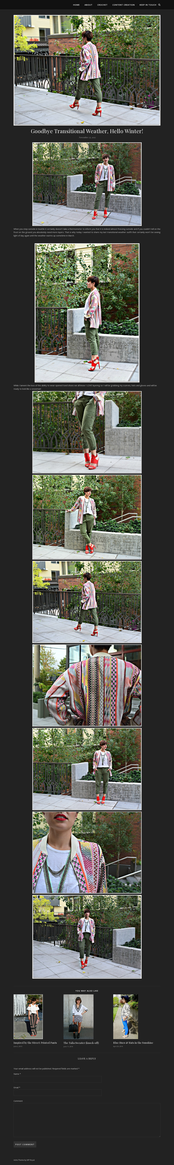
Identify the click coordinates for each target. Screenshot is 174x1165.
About (88, 4)
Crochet (102, 4)
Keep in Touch (148, 4)
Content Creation (123, 4)
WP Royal (31, 1160)
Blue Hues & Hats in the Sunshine (133, 1042)
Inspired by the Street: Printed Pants (35, 1042)
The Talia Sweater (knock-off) (81, 1043)
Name (17, 1073)
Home (76, 4)
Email (17, 1087)
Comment (18, 1101)
